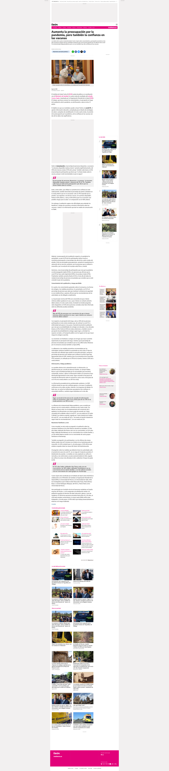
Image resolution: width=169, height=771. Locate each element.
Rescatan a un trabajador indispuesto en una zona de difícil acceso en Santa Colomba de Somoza (108, 234)
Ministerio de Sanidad (61, 96)
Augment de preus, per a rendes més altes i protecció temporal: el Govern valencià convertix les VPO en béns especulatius (102, 315)
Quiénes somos (70, 768)
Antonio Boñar (102, 404)
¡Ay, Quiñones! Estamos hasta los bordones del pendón (109, 217)
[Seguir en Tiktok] (112, 764)
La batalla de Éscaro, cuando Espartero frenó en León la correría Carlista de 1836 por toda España (82, 645)
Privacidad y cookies (83, 768)
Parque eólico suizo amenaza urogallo (72, 1)
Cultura (64, 27)
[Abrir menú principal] (117, 24)
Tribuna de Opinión (103, 365)
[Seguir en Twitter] (103, 764)
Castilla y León (91, 27)
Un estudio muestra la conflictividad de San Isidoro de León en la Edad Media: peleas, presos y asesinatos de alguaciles (83, 686)
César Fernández (55, 605)
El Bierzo (85, 27)
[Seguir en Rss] (115, 764)
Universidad (79, 27)
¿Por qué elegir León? (79, 705)
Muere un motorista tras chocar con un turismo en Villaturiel (61, 644)
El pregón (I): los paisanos (103, 402)
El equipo (76, 768)
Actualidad (54, 27)
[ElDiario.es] (112, 27)
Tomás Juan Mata (76, 582)
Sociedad (69, 27)
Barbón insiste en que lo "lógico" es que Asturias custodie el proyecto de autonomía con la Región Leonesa (108, 182)
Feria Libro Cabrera (91, 1)
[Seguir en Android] (101, 754)
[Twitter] (81, 52)
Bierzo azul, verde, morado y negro (107, 385)
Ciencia (73, 27)
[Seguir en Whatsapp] (114, 764)
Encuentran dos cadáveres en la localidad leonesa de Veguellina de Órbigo (61, 582)
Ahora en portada (56, 608)
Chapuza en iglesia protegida (104, 1)
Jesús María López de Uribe (78, 648)
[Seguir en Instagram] (108, 764)
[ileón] (60, 753)
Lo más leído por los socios (58, 566)
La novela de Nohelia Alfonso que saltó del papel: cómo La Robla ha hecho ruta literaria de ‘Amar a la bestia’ (61, 601)
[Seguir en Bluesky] (101, 764)
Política (59, 27)
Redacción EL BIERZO (77, 669)
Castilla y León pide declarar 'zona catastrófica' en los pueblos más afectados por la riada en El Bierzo (61, 686)
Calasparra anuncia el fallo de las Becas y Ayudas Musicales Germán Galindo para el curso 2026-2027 (102, 292)
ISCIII (70, 94)
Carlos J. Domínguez (56, 669)
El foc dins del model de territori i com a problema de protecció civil (102, 307)
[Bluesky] (79, 52)
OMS (91, 98)
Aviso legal (90, 768)
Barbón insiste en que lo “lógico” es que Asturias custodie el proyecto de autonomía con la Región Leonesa (83, 600)
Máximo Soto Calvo (105, 220)
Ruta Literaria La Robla (63, 1)
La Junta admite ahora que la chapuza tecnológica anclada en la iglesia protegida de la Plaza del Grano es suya (61, 666)
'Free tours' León (97, 1)
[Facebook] (76, 52)
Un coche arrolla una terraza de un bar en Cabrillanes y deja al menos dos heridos (61, 726)
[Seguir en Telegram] (106, 764)
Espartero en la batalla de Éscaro (83, 1)
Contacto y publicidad (97, 768)
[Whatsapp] (73, 52)
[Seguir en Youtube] (110, 764)
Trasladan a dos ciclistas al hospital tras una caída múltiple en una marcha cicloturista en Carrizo (82, 726)
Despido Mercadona (112, 1)
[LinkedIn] (84, 52)
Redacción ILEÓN (76, 603)
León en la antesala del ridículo (81, 581)
